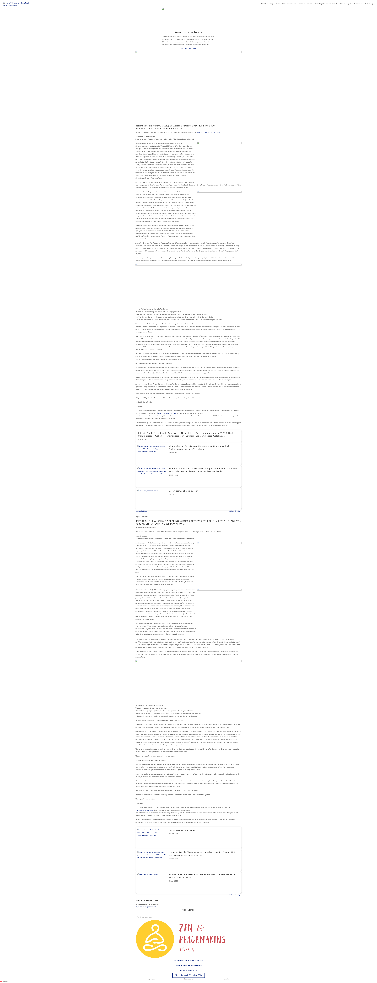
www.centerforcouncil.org (167, 413)
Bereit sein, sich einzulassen (183, 491)
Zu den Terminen (188, 48)
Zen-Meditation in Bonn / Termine (188, 961)
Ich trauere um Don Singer (182, 830)
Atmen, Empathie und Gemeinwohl (325, 4)
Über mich (357, 4)
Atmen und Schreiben (289, 4)
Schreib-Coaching (267, 4)
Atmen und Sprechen (305, 4)
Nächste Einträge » (235, 511)
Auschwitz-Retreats (188, 970)
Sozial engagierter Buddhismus (188, 965)
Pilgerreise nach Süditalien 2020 (189, 975)
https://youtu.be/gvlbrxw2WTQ (146, 907)
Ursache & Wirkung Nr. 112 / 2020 (208, 132)
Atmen (277, 4)
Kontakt (367, 4)
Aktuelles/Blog (344, 4)
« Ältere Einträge (141, 511)
